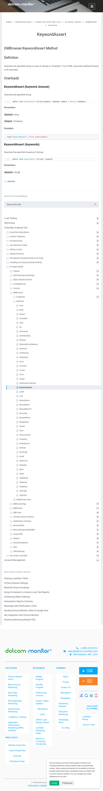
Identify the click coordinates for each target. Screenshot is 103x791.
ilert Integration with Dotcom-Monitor (21, 615)
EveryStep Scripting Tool (15, 227)
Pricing (66, 682)
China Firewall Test (17, 750)
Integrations (65, 698)
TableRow (23, 487)
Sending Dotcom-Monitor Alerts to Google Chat (26, 610)
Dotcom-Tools (88, 724)
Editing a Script (16, 249)
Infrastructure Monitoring (14, 710)
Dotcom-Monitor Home (15, 677)
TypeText (23, 495)
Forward (22, 366)
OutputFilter (18, 534)
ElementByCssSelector (28, 344)
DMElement (18, 508)
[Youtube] (96, 695)
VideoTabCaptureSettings (23, 275)
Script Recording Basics (19, 232)
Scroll (21, 456)
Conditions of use (46, 785)
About (65, 676)
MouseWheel (24, 418)
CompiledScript (19, 284)
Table (21, 474)
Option (22, 426)
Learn (42, 714)
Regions (16, 538)
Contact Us (66, 687)
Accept (54, 783)
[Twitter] (86, 695)
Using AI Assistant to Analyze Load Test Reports (26, 592)
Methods (11, 181)
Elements (23, 349)
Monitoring (9, 223)
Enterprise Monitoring (63, 712)
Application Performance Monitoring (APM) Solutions (15, 726)
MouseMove (24, 405)
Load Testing (10, 218)
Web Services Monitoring (14, 685)
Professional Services (41, 694)
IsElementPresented (27, 383)
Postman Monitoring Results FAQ (19, 619)
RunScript (23, 452)
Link (21, 396)
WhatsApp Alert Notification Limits (20, 606)
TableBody (23, 478)
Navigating (23, 422)
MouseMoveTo (25, 409)
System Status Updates (42, 702)
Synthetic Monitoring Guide (40, 730)
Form (21, 361)
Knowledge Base (63, 721)
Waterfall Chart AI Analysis (16, 587)
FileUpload (23, 357)
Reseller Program (39, 685)
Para (21, 430)
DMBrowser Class (23, 499)
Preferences (67, 783)
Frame (22, 370)
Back (21, 310)
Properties (20, 297)
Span (21, 469)
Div (20, 327)
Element (22, 340)
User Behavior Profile (18, 245)
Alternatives (42, 709)
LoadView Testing (86, 717)
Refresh (22, 448)
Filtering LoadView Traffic (16, 578)
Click (21, 323)
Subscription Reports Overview (18, 601)
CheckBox (23, 318)
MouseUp (23, 413)
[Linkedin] (91, 695)
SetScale (22, 465)
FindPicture (24, 353)
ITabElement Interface (22, 521)
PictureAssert (25, 435)
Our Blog (65, 728)
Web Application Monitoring (15, 702)
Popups (16, 271)
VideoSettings (19, 551)
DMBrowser (18, 292)
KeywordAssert (25, 387)
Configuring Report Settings (17, 596)
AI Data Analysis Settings (16, 583)
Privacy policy (33, 785)
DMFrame (17, 512)
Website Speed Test (17, 745)
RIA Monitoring (16, 241)
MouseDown (24, 400)
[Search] (95, 204)
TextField (23, 491)
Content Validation (17, 236)
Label (21, 392)
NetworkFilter (18, 525)
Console (16, 288)
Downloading (24, 336)
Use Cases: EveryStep (18, 556)
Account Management (14, 560)
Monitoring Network (63, 704)
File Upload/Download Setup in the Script (26, 258)
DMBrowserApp (19, 504)
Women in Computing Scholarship (41, 741)
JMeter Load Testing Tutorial (42, 721)
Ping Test (17, 756)
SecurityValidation (20, 543)
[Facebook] (81, 695)
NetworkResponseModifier (24, 530)
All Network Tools (17, 761)
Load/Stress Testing (17, 717)
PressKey (23, 439)
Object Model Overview (22, 280)
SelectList (23, 461)
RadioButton (24, 443)
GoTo (21, 374)
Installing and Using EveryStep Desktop (26, 262)
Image (22, 379)
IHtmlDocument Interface (23, 517)
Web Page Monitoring (12, 694)
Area (21, 305)
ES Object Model (16, 267)
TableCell (23, 482)
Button (22, 314)
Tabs (15, 547)
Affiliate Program (39, 677)
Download (23, 331)
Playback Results (17, 254)
